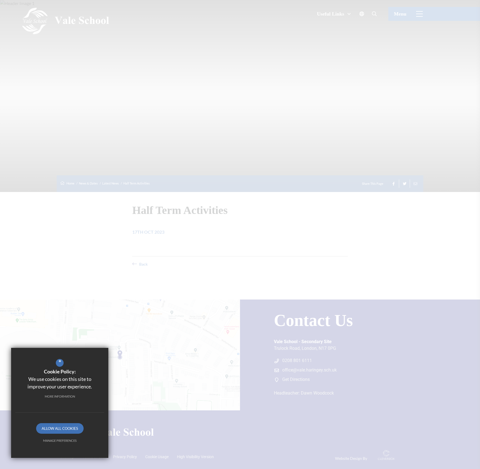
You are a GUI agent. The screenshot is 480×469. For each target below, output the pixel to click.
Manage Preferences (60, 440)
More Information (60, 396)
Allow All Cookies (60, 428)
